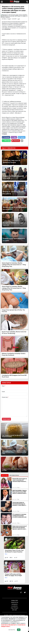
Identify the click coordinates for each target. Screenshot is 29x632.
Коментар (5, 397)
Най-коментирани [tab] (14, 475)
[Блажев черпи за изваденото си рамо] (14, 236)
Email (3, 391)
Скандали (14, 604)
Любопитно (14, 602)
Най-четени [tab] (5, 475)
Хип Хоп (14, 610)
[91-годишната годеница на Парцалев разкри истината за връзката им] (6, 518)
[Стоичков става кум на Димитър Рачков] (14, 157)
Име (3, 386)
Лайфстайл (14, 600)
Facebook (6, 137)
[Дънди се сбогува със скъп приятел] (14, 220)
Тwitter (22, 137)
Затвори (11, 630)
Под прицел (14, 608)
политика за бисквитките (9, 625)
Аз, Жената (14, 606)
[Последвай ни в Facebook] (21, 592)
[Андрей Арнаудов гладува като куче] (14, 173)
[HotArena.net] (14, 588)
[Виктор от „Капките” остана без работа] (14, 189)
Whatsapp (7, 140)
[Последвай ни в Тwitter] (24, 592)
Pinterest (16, 140)
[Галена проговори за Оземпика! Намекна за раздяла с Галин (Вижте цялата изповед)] (6, 506)
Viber (14, 137)
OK (19, 630)
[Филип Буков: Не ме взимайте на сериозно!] (14, 204)
